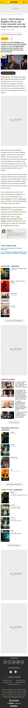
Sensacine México (12, 684)
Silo (12, 469)
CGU (2, 691)
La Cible (13, 306)
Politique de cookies (12, 691)
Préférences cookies (22, 691)
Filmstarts (5, 680)
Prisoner (13, 444)
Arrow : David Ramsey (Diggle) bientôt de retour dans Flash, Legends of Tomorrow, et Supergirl (14, 252)
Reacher (13, 432)
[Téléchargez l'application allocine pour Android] (16, 671)
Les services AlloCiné (10, 694)
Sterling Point (14, 457)
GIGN (12, 530)
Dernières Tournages (14, 422)
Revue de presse (18, 692)
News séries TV (22, 14)
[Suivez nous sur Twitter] (10, 662)
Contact (3, 689)
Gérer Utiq (19, 694)
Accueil (3, 14)
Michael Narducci (6, 207)
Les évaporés (14, 293)
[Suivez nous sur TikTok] (18, 662)
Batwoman (8, 199)
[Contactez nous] (23, 662)
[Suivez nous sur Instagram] (14, 662)
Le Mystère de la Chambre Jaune (18, 268)
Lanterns (13, 505)
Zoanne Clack (18, 210)
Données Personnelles (8, 692)
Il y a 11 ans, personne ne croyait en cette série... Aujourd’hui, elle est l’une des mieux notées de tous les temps (21, 384)
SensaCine (19, 680)
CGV (6, 691)
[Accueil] (12, 2)
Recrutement (18, 689)
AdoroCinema (19, 682)
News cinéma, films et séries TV (11, 14)
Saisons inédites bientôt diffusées (14, 484)
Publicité (24, 689)
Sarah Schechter (11, 218)
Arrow (6, 79)
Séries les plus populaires (14, 545)
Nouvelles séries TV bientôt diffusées (14, 320)
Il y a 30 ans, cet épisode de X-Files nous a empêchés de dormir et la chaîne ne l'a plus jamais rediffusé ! (21, 415)
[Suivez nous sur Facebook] (5, 662)
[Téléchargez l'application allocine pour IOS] (11, 671)
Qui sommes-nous (10, 689)
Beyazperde (6, 682)
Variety (13, 83)
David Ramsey (5, 77)
